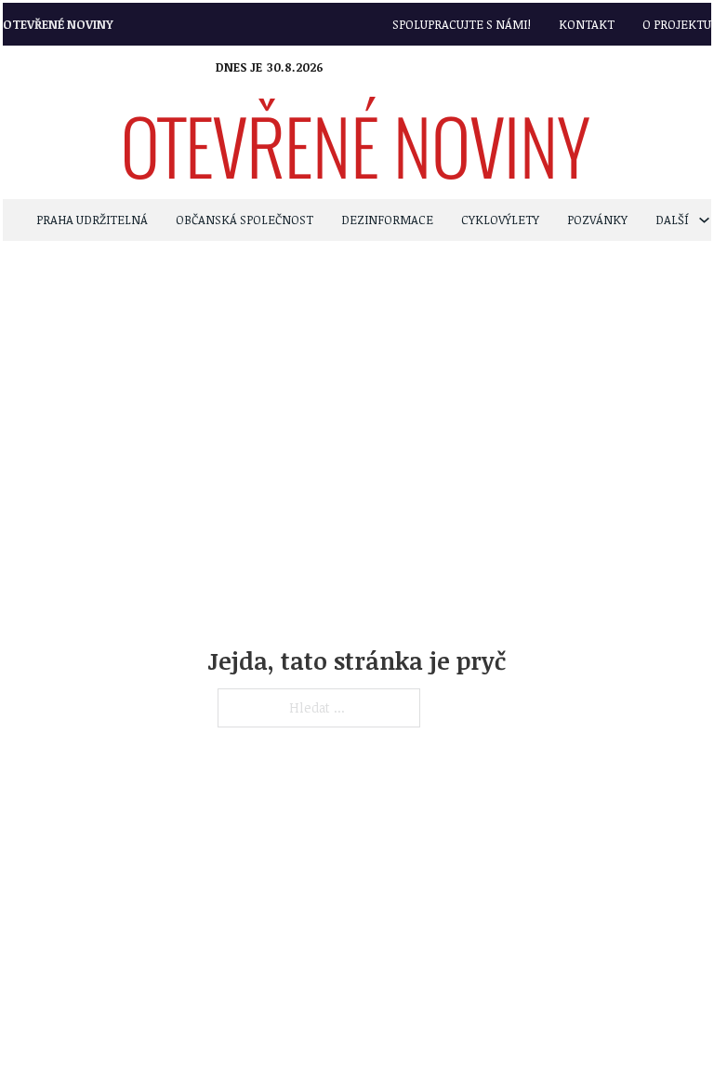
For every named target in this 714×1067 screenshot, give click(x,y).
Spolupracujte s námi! (461, 24)
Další (672, 219)
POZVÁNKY (597, 219)
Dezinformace (387, 219)
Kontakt (587, 24)
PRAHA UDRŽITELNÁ (92, 219)
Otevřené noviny (58, 24)
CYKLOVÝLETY (500, 219)
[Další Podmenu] (704, 220)
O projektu (676, 24)
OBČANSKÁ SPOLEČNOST (244, 219)
